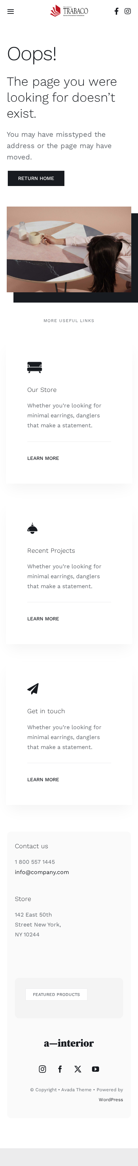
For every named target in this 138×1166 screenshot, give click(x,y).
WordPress (111, 1099)
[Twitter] (78, 1069)
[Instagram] (42, 1069)
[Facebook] (60, 1069)
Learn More (43, 458)
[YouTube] (95, 1069)
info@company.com (42, 872)
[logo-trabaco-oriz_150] (69, 7)
